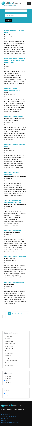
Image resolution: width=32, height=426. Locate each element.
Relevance (8, 394)
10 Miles (8, 376)
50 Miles (8, 383)
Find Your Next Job (12, 5)
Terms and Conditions (8, 416)
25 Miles (8, 381)
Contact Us (5, 418)
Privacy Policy (5, 414)
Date (6, 396)
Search (8, 20)
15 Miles (8, 379)
